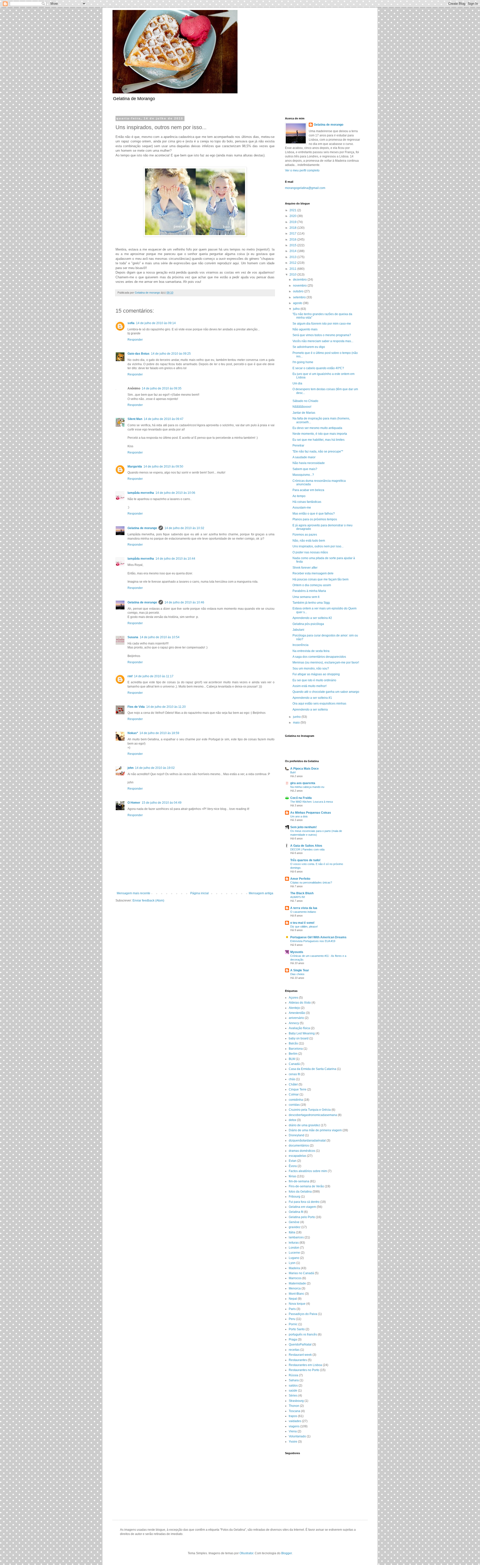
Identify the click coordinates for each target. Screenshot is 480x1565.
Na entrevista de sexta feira (311, 651)
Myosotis (296, 952)
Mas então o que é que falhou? (313, 513)
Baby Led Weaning (302, 1033)
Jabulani (298, 629)
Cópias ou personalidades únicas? (311, 882)
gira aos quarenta (302, 783)
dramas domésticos (302, 1151)
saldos (293, 1385)
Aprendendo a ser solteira (310, 709)
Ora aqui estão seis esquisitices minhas (319, 703)
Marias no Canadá (301, 1273)
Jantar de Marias (303, 412)
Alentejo (294, 1008)
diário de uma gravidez (304, 1125)
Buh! (293, 772)
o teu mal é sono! (302, 923)
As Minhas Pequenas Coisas (310, 812)
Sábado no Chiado (305, 401)
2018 (293, 228)
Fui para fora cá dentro (304, 1202)
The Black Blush (302, 893)
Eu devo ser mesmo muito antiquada (317, 428)
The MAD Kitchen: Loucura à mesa (311, 801)
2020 (293, 216)
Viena (293, 1431)
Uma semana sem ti (306, 597)
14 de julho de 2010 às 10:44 (175, 558)
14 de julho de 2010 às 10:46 (184, 602)
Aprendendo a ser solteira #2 (312, 618)
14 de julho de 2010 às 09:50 (163, 466)
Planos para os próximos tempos (314, 519)
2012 (293, 263)
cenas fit (294, 1074)
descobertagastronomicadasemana (313, 1115)
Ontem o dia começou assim (311, 585)
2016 (293, 239)
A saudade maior (304, 457)
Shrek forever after (305, 567)
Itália (292, 1232)
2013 (293, 257)
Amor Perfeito (300, 878)
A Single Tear (299, 970)
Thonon (294, 1406)
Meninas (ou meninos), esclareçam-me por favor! (325, 662)
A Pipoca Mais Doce (304, 768)
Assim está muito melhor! (309, 686)
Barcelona (296, 1048)
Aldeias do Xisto (300, 1002)
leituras (294, 1242)
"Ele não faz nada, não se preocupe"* (317, 451)
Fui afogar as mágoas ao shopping (316, 674)
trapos (293, 1416)
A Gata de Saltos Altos (306, 845)
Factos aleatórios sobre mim (308, 1171)
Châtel (293, 1084)
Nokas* (133, 733)
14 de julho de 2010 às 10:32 (184, 528)
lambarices (296, 1237)
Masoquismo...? (303, 475)
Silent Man (135, 419)
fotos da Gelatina (300, 1191)
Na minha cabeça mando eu (307, 786)
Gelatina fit (296, 1212)
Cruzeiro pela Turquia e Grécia (310, 1109)
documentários (299, 1145)
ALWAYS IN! (297, 897)
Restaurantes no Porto (304, 1370)
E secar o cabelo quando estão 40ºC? (318, 368)
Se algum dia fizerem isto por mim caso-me (321, 323)
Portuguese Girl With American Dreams (318, 937)
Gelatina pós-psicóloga (308, 624)
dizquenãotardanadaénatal (307, 1140)
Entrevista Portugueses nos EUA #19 (312, 941)
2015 (293, 245)
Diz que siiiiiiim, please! (304, 926)
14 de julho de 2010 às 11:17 (154, 676)
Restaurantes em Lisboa (305, 1365)
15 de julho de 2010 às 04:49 (162, 802)
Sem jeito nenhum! (303, 827)
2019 (293, 222)
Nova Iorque (297, 1303)
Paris (292, 1309)
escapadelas (297, 1156)
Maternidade (297, 1283)
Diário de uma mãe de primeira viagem (315, 1130)
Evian (292, 1161)
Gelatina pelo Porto (302, 1217)
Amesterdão (297, 1013)
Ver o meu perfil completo (302, 170)
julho (296, 309)
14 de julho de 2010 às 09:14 (156, 323)
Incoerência (300, 645)
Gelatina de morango (142, 528)
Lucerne (294, 1252)
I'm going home (302, 362)
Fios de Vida (136, 707)
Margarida (135, 466)
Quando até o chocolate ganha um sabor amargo (325, 692)
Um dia (297, 383)
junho (297, 717)
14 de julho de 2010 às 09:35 (162, 388)
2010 (293, 274)
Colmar (294, 1094)
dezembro (300, 279)
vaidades (295, 1421)
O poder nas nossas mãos (310, 552)
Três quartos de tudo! (305, 860)
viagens (294, 1426)
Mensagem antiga (261, 893)
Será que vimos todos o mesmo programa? (321, 335)
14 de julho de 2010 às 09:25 (171, 353)
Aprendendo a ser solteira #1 (312, 698)
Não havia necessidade (308, 463)
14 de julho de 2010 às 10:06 (175, 493)
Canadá (294, 1064)
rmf (130, 676)
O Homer (134, 802)
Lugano (294, 1258)
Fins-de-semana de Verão (306, 1186)
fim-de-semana (299, 1181)
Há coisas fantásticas (306, 502)
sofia (131, 323)
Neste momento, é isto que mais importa (319, 433)
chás (292, 1079)
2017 (293, 233)
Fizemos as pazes (304, 534)
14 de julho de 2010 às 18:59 (159, 733)
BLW (292, 1059)
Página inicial (199, 893)
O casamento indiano (303, 911)
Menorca (295, 1288)
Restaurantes (298, 1360)
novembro (300, 285)
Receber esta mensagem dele (313, 573)
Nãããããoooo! (301, 406)
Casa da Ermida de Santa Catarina (312, 1069)
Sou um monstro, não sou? (310, 668)
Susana (133, 637)
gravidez (294, 1227)
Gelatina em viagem (302, 1207)
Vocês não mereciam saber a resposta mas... (322, 341)
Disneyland (296, 1135)
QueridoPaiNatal (300, 1344)
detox (292, 1120)
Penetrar (298, 445)
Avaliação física (299, 1028)
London (294, 1247)
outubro (298, 291)
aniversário (296, 1018)
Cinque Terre (297, 1089)
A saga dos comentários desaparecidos (319, 656)
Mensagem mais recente (133, 893)
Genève (294, 1222)
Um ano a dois (299, 816)
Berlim (293, 1053)
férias (292, 1176)
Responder (135, 339)
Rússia (293, 1375)
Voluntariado (297, 1436)
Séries (293, 1395)
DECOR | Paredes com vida (307, 849)
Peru (292, 1319)
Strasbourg (296, 1401)
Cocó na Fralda (301, 798)
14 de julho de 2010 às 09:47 (164, 419)
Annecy (294, 1023)
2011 (293, 269)
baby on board (298, 1038)
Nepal (293, 1298)
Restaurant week (300, 1355)
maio (296, 722)
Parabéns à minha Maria (309, 591)
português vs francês (303, 1334)
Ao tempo (299, 496)
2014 (293, 251)
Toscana (294, 1411)
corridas (294, 1104)
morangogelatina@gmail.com (305, 188)
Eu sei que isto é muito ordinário (314, 680)
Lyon (292, 1263)
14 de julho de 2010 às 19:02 (155, 768)
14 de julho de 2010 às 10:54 (160, 637)
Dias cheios (297, 974)
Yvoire (293, 1441)
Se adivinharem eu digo (308, 347)
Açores (293, 997)
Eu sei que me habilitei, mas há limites (318, 439)
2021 (293, 210)
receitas (294, 1350)
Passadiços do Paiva (303, 1314)
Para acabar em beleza (308, 490)
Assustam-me (301, 507)
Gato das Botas (139, 353)
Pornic (293, 1324)
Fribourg (294, 1196)
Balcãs (293, 1043)
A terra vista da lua (303, 908)
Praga (293, 1339)
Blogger (286, 1553)
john (131, 768)
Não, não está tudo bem (308, 540)
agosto (298, 303)
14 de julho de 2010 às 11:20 (166, 707)
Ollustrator (246, 1553)
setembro (299, 297)
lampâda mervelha (141, 493)
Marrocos (295, 1278)
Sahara (294, 1380)
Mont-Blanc (296, 1293)
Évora (293, 1166)
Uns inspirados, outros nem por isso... (318, 546)
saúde (293, 1390)
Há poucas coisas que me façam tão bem (320, 579)
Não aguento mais (305, 329)
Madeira (294, 1268)
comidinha (296, 1099)
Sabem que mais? (304, 469)
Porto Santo (297, 1329)
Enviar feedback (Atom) (148, 900)
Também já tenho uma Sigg (311, 602)
